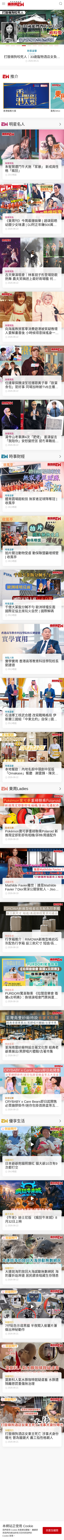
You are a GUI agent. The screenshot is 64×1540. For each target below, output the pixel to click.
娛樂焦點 (9, 163)
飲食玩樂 (9, 828)
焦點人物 (9, 657)
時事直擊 (9, 495)
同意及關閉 (52, 1530)
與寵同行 (9, 1160)
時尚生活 (9, 936)
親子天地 (9, 1214)
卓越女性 (9, 882)
